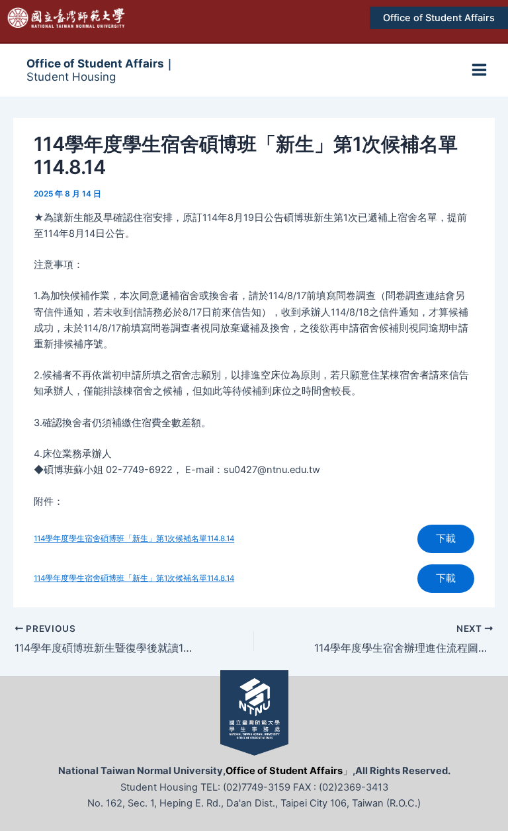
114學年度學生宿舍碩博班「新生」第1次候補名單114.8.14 (134, 538)
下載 (446, 539)
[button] (439, 18)
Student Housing (100, 70)
